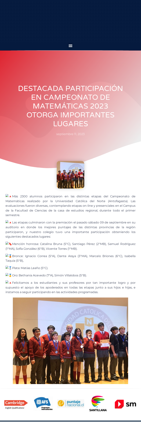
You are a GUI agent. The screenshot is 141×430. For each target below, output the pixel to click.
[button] (71, 46)
